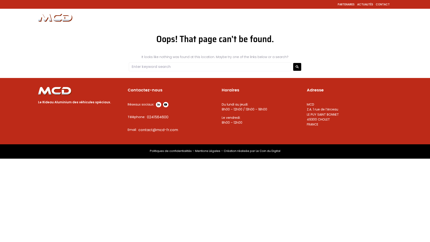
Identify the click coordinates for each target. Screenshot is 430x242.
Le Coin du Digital (268, 151)
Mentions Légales (207, 151)
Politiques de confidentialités (171, 151)
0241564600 (157, 117)
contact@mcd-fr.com (158, 129)
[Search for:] (210, 67)
